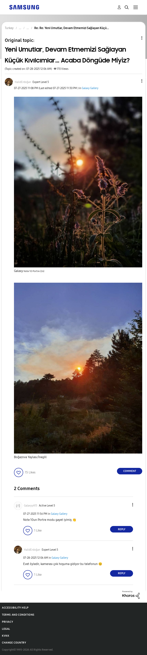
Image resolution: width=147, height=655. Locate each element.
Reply (121, 529)
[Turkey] (24, 7)
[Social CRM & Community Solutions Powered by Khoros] (131, 594)
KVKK (5, 635)
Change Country (14, 642)
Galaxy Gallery (90, 88)
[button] (135, 81)
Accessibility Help (15, 607)
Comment (129, 471)
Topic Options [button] (135, 38)
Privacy (7, 621)
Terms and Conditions (18, 614)
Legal (6, 629)
